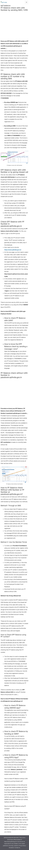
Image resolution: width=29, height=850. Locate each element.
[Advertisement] (14, 25)
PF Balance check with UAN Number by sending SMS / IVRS (14, 9)
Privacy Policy (22, 845)
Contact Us (17, 847)
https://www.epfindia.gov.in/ (12, 249)
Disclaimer (11, 847)
